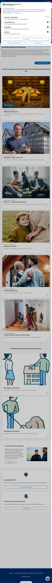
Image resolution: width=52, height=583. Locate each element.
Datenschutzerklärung (8, 12)
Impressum (17, 12)
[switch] (48, 22)
